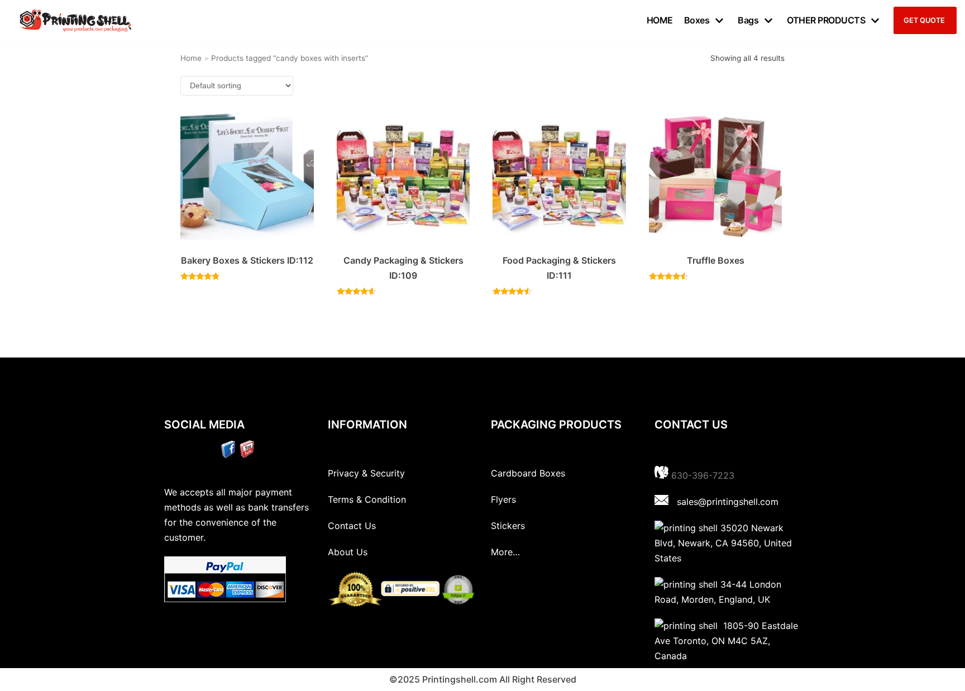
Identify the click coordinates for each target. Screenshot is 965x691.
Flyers (503, 499)
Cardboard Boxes (528, 473)
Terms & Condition (367, 499)
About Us (347, 551)
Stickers (508, 525)
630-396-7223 (702, 475)
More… (505, 551)
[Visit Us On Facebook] (228, 454)
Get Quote (924, 20)
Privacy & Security (366, 473)
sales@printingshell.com (727, 501)
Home (191, 58)
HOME (660, 20)
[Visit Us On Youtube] (246, 454)
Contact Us (352, 525)
